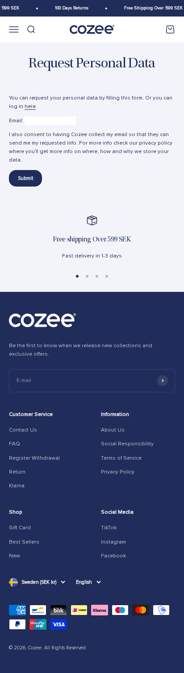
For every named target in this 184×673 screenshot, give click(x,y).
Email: (16, 120)
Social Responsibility (127, 443)
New (14, 556)
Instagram (113, 542)
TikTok (109, 527)
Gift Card (20, 527)
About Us (113, 430)
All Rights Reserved (65, 648)
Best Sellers (24, 542)
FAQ (14, 443)
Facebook (113, 556)
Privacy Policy (117, 472)
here (30, 106)
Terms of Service (121, 458)
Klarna (17, 485)
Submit (25, 178)
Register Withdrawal (34, 458)
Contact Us (23, 430)
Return (17, 472)
